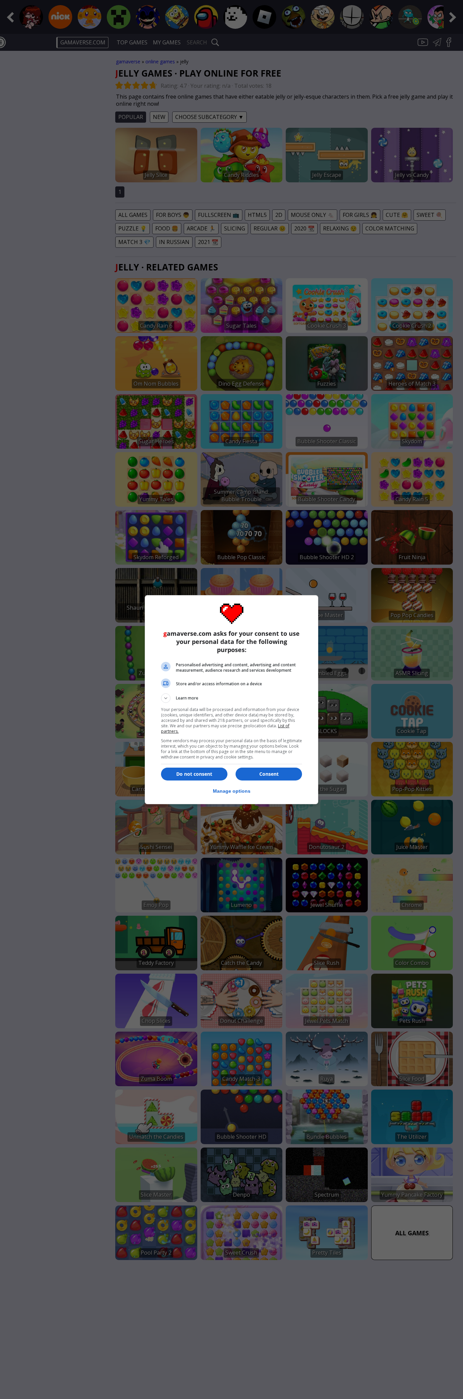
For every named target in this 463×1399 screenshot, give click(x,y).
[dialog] (231, 699)
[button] (231, 698)
